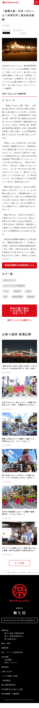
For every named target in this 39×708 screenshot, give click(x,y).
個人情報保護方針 (9, 685)
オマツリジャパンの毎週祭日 (14, 286)
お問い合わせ (7, 671)
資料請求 (5, 667)
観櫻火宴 (31, 297)
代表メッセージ (11, 662)
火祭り (28, 291)
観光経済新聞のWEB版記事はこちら (19, 265)
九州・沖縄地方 (8, 572)
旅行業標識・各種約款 (10, 694)
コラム (6, 291)
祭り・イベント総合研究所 (12, 652)
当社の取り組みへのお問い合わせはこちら (19, 310)
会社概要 (8, 660)
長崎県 (23, 33)
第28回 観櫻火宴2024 (22, 572)
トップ (3, 572)
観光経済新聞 (17, 297)
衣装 (5, 297)
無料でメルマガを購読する (19, 320)
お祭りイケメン (9, 280)
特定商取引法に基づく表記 (12, 689)
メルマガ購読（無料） (10, 676)
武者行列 (17, 291)
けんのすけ (6, 25)
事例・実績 (6, 643)
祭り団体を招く (11, 639)
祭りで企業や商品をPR (14, 636)
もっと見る (19, 563)
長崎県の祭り (14, 572)
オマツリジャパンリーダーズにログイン (19, 620)
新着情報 (5, 648)
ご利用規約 (6, 680)
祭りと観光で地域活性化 (14, 633)
